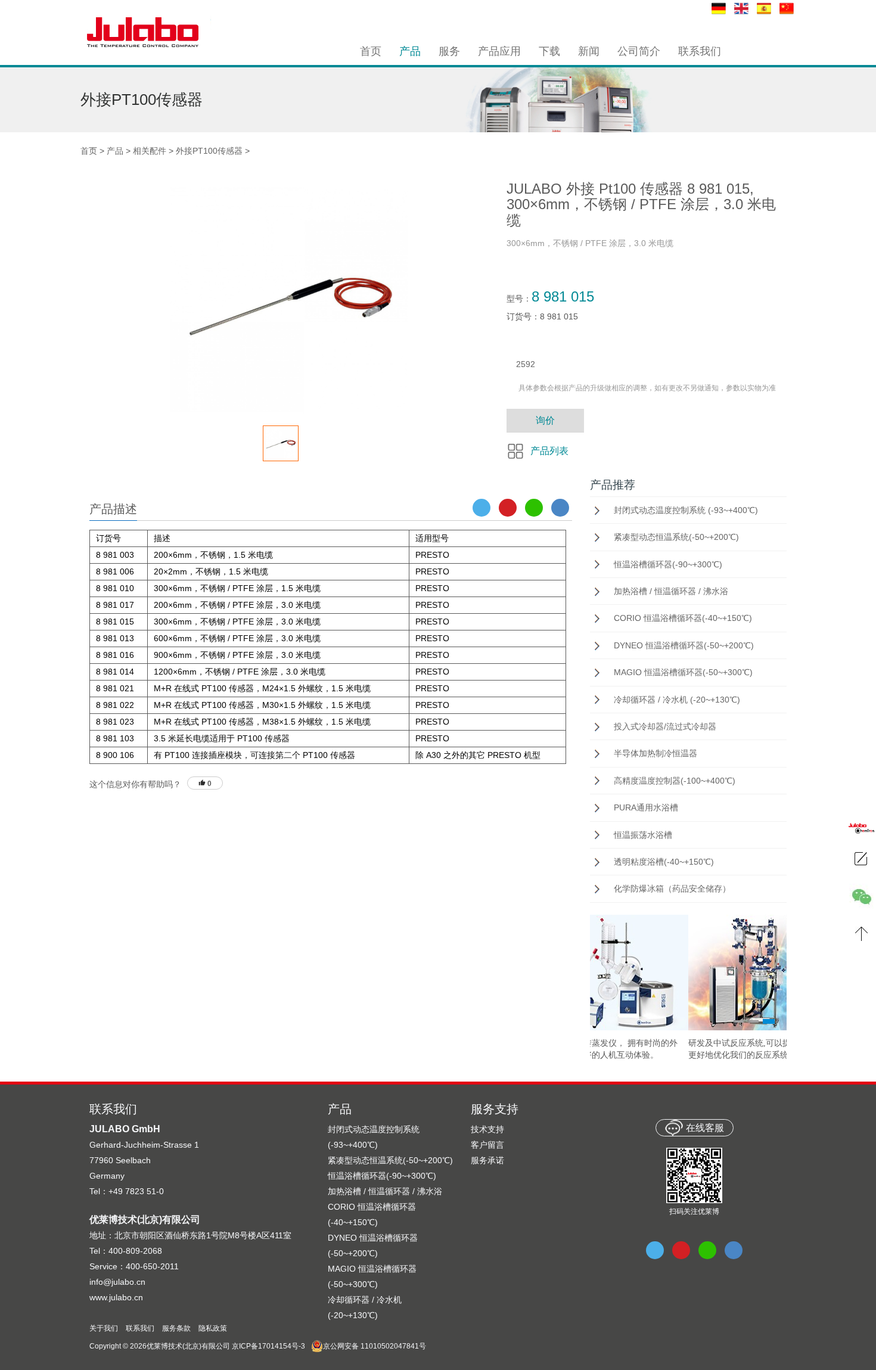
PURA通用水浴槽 (646, 807)
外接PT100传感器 (209, 151)
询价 (545, 420)
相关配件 (149, 151)
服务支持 (494, 1109)
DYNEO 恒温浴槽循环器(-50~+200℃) (684, 645)
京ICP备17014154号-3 (268, 1346)
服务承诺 (487, 1160)
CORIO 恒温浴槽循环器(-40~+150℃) (683, 618)
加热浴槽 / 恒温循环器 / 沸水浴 (671, 591)
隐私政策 (212, 1328)
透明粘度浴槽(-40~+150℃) (664, 861)
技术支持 (487, 1129)
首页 (88, 151)
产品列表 (549, 451)
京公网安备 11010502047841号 (374, 1346)
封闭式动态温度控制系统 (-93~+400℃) (686, 510)
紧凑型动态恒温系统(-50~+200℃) (676, 537)
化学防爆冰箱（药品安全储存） (672, 888)
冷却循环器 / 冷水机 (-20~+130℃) (677, 699)
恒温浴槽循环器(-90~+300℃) (668, 564)
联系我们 (140, 1328)
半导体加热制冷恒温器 (655, 753)
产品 (115, 151)
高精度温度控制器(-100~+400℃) (674, 780)
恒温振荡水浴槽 (643, 835)
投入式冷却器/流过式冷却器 (665, 726)
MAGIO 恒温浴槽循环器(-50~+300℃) (683, 672)
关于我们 (103, 1328)
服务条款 (176, 1328)
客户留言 (487, 1145)
